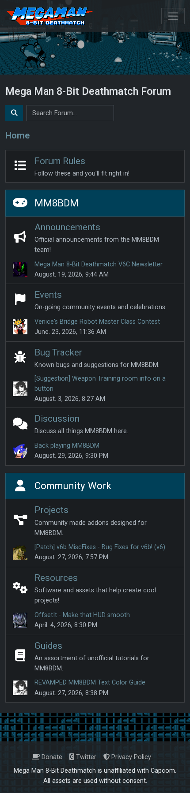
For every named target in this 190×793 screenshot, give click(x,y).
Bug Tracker (58, 352)
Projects (51, 510)
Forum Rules (59, 161)
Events (48, 294)
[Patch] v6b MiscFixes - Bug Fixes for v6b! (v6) (99, 547)
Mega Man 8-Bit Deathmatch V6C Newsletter (98, 264)
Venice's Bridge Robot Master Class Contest (97, 321)
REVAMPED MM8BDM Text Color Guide (89, 682)
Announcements (67, 227)
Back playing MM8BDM (66, 445)
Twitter (85, 757)
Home (17, 135)
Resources (56, 577)
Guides (48, 645)
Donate (51, 757)
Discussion (57, 418)
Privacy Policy (130, 757)
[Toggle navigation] (173, 16)
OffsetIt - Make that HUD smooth (82, 615)
